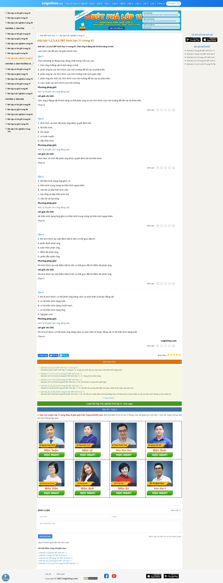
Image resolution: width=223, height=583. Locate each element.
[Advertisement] (202, 102)
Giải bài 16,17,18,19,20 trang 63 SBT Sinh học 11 (61, 379)
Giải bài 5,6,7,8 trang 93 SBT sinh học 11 (55, 560)
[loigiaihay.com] (52, 4)
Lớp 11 (76, 3)
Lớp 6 (115, 3)
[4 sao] (176, 354)
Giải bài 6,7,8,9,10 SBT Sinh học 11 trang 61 (59, 367)
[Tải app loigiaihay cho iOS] (209, 39)
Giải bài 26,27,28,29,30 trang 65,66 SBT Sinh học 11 (62, 391)
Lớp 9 (92, 3)
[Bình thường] (165, 109)
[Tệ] (161, 109)
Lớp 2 (145, 3)
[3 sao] (174, 354)
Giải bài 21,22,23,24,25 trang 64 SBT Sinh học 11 (61, 385)
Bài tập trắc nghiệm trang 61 (72, 35)
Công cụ (161, 3)
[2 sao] (171, 354)
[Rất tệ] (157, 109)
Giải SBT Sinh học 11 (49, 35)
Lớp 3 (138, 3)
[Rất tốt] (173, 109)
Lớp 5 (122, 3)
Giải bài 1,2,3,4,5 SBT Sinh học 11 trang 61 (65, 40)
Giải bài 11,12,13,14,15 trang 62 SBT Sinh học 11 (61, 373)
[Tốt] (169, 109)
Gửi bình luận (45, 536)
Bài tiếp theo (109, 361)
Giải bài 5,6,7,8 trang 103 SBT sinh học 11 (56, 558)
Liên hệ (48, 574)
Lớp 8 (99, 3)
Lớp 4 (130, 3)
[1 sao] (168, 354)
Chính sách (60, 574)
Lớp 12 (69, 3)
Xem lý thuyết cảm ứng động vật (53, 91)
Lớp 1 (153, 3)
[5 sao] (179, 354)
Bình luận (43, 355)
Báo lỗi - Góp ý (109, 409)
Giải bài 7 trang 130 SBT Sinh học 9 (53, 555)
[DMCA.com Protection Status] (91, 579)
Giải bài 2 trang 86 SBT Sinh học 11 (53, 552)
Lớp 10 (84, 3)
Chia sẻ (54, 355)
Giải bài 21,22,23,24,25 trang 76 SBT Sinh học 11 (59, 563)
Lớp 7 (107, 3)
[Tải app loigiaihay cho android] (193, 39)
